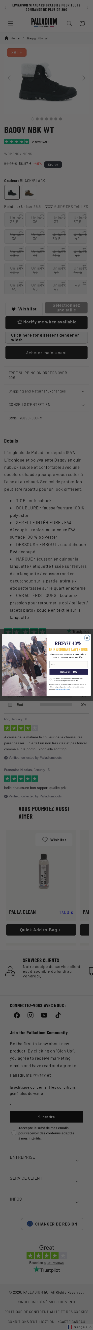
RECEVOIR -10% (68, 672)
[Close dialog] (87, 638)
